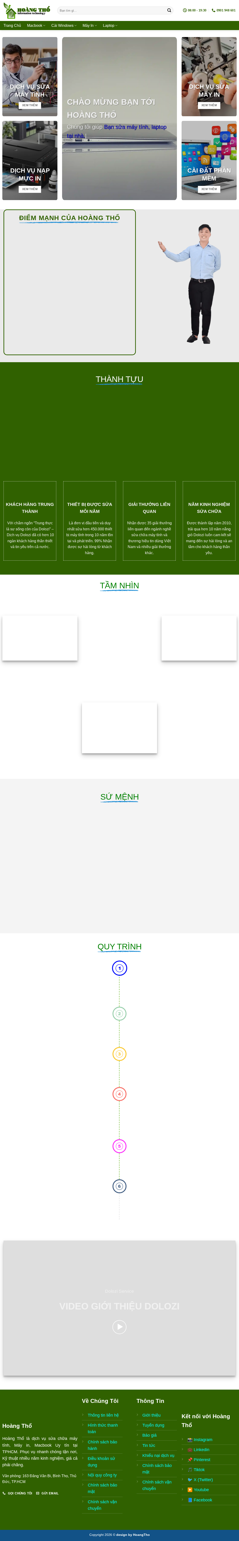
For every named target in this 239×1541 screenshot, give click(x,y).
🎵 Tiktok (196, 1469)
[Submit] (169, 10)
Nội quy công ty (102, 1475)
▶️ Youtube (198, 1489)
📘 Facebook (199, 1500)
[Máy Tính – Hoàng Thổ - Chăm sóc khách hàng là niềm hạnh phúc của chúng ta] (27, 10)
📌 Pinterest (198, 1459)
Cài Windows (62, 25)
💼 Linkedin (198, 1449)
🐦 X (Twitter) (200, 1479)
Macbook (34, 25)
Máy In (88, 25)
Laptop (108, 25)
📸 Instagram (199, 1439)
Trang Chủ (12, 25)
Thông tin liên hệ (103, 1415)
